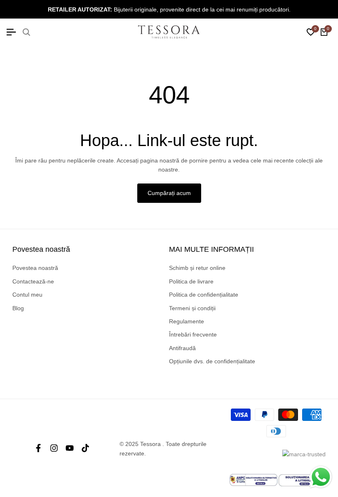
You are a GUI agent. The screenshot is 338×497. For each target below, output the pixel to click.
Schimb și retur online (197, 268)
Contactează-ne (33, 281)
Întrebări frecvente (193, 334)
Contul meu (27, 294)
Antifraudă (182, 348)
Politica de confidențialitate (203, 294)
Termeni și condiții (192, 308)
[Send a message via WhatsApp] (321, 477)
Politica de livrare (191, 281)
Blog (18, 308)
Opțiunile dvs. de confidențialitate (212, 361)
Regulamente (186, 321)
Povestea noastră (35, 268)
